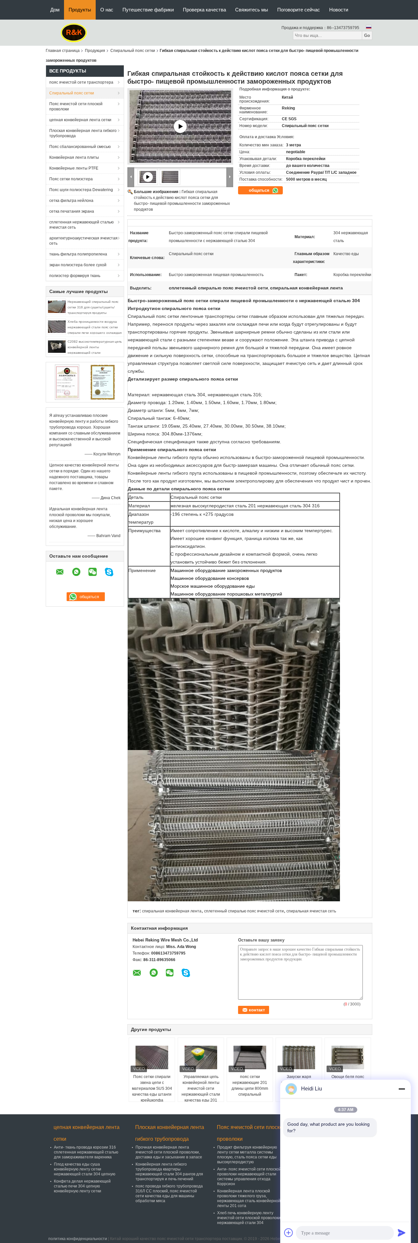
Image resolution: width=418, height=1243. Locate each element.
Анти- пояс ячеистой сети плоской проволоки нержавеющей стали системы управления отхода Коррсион (249, 1176)
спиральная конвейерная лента (171, 911)
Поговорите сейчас (298, 9)
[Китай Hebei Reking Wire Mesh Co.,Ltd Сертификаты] (67, 382)
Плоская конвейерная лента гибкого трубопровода (83, 133)
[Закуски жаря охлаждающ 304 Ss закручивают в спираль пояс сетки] (299, 1057)
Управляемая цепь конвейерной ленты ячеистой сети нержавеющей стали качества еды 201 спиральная (201, 1091)
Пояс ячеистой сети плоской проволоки (76, 106)
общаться (260, 190)
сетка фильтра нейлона (71, 200)
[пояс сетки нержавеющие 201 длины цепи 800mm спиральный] (250, 1057)
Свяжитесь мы (251, 9)
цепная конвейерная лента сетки (80, 120)
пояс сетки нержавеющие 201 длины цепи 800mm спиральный (250, 1085)
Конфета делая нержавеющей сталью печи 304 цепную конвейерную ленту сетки (82, 1186)
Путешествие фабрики (148, 9)
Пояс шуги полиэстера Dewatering (81, 190)
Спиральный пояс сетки (132, 50)
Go (367, 35)
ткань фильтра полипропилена (78, 254)
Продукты (80, 9)
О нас (106, 9)
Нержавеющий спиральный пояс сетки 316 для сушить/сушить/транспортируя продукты (93, 307)
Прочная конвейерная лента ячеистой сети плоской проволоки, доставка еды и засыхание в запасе (169, 1152)
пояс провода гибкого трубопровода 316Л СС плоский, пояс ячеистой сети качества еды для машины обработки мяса (169, 1193)
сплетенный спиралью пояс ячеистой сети (244, 911)
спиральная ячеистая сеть (311, 911)
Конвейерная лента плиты (74, 157)
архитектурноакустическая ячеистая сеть (83, 241)
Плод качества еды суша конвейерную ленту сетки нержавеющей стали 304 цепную (84, 1169)
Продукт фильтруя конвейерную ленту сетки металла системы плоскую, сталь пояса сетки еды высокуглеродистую (247, 1154)
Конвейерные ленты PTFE (73, 168)
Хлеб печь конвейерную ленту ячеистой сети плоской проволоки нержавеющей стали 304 (249, 1218)
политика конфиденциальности (77, 1238)
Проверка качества (204, 9)
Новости (338, 9)
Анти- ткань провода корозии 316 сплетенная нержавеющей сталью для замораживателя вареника (86, 1152)
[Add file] (288, 1232)
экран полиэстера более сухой (77, 265)
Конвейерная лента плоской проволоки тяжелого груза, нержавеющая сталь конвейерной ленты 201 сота (249, 1198)
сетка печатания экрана (71, 211)
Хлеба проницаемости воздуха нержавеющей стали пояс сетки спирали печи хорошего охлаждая (94, 327)
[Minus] (402, 1089)
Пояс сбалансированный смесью (80, 146)
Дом (54, 9)
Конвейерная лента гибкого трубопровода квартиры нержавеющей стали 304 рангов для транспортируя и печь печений (169, 1171)
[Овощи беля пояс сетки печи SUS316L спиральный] (348, 1057)
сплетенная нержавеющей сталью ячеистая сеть (81, 225)
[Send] (401, 1232)
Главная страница (63, 50)
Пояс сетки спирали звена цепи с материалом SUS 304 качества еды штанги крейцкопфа (152, 1088)
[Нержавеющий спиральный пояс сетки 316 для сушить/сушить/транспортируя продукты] (57, 306)
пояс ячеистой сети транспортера (81, 82)
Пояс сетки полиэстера (71, 179)
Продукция (95, 50)
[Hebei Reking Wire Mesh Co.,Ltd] (74, 32)
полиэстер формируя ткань (74, 275)
